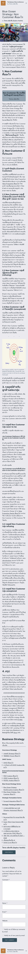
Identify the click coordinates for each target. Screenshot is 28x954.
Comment (6, 880)
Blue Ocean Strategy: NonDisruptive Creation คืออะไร (14, 788)
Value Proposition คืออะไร (10, 184)
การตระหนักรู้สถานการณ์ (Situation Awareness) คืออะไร (13, 809)
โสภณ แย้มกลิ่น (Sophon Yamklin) (13, 21)
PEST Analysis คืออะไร (11, 776)
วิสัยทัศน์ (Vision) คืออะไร (12, 756)
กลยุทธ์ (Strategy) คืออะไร (12, 753)
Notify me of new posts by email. (14, 935)
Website (4, 921)
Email (4, 912)
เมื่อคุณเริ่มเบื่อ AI (9, 840)
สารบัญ (20, 720)
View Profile (9, 852)
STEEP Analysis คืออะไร (11, 778)
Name (4, 903)
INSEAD (23, 113)
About (15, 732)
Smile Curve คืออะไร (10, 842)
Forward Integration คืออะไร (13, 801)
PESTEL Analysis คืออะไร (12, 780)
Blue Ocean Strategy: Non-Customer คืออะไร (12, 793)
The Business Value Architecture (15, 2)
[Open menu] (26, 3)
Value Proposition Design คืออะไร (12, 512)
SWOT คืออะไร (8, 763)
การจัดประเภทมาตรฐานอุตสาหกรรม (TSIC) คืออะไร (13, 832)
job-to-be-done (6, 560)
